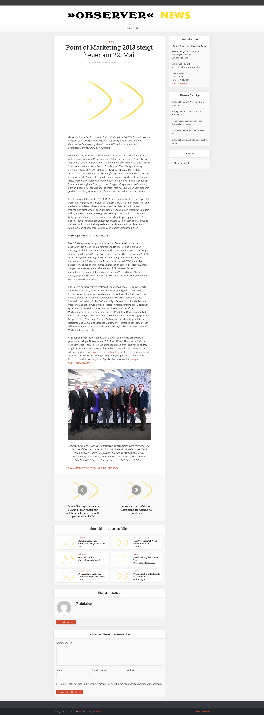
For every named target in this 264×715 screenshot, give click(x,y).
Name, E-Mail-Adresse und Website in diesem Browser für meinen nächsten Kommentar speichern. (111, 683)
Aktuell (81, 571)
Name (60, 670)
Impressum (205, 711)
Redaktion (126, 62)
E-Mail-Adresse (100, 670)
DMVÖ (79, 467)
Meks (80, 711)
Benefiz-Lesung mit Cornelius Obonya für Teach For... (91, 543)
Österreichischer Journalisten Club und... (90, 558)
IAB (87, 467)
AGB (198, 711)
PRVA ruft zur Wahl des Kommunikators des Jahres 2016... (91, 576)
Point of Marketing (108, 467)
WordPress (98, 711)
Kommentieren (109, 62)
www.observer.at (179, 83)
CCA (71, 467)
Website (131, 670)
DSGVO (192, 711)
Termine (109, 41)
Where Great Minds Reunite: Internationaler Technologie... (146, 576)
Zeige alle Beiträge (66, 622)
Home (129, 28)
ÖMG (94, 467)
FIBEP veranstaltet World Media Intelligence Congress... (145, 543)
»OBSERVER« (138, 538)
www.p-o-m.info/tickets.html (107, 352)
